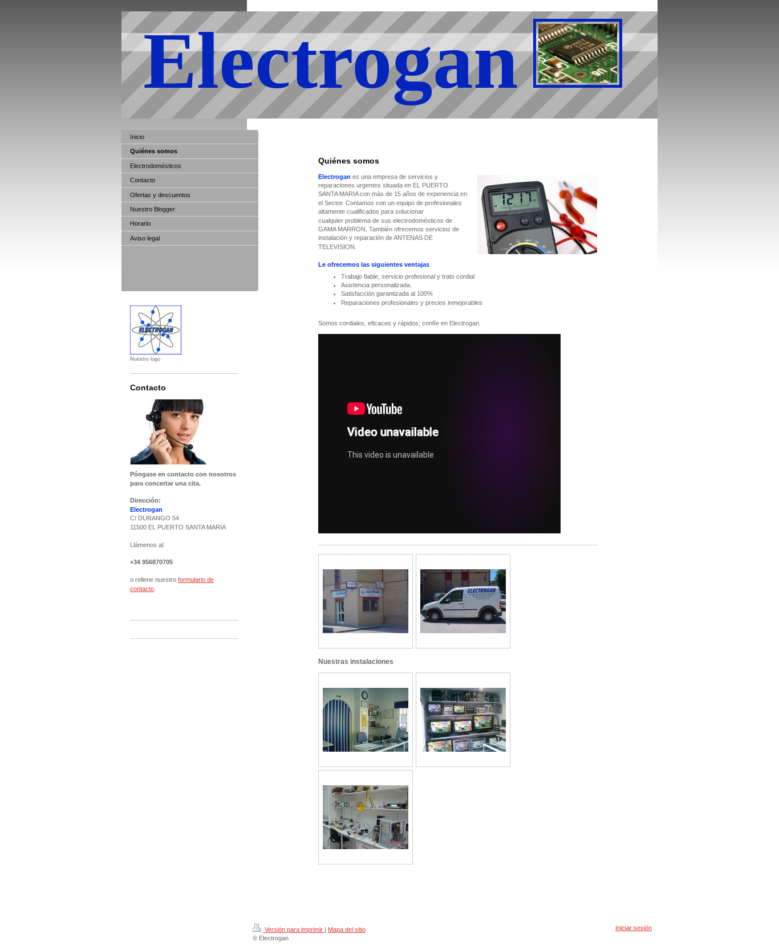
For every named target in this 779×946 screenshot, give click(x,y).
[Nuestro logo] (155, 329)
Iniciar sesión (633, 927)
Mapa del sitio (347, 929)
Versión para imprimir (293, 929)
